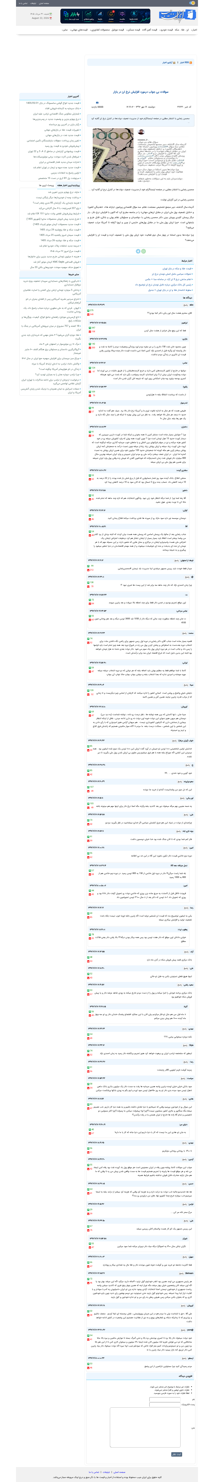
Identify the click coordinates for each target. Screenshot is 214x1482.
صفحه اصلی (44, 3)
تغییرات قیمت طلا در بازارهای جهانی (61, 130)
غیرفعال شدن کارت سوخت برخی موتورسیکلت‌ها (56, 157)
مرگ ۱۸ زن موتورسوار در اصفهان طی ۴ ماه (59, 344)
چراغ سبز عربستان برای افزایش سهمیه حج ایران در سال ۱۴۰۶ (50, 358)
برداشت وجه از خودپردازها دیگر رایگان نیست (57, 197)
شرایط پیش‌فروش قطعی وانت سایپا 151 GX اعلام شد (53, 213)
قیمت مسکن (133, 30)
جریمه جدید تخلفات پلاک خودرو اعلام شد (59, 246)
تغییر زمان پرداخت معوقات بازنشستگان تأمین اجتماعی (53, 140)
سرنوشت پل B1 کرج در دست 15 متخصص (58, 178)
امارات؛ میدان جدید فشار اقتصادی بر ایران (59, 162)
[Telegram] (138, 253)
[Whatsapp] (143, 253)
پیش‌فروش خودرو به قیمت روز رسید (62, 146)
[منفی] (88, 314)
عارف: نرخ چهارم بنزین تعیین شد (63, 192)
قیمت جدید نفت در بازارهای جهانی (62, 135)
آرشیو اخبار (168, 62)
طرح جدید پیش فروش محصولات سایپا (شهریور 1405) (52, 219)
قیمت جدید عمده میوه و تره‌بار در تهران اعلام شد (56, 167)
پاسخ (186, 305)
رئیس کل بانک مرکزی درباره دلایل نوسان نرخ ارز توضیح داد (163, 285)
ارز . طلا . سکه (182, 30)
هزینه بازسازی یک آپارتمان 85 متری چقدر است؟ (56, 203)
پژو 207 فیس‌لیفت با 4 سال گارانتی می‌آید (59, 208)
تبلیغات (33, 3)
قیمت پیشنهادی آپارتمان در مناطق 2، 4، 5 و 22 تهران (53, 151)
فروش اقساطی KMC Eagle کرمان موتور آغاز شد (56, 262)
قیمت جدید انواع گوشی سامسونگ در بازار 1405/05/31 (52, 103)
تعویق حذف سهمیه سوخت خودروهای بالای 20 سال (54, 267)
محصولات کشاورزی (100, 30)
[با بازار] (105, 16)
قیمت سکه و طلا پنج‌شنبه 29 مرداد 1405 (59, 230)
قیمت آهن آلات (149, 30)
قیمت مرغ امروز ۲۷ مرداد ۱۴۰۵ (64, 251)
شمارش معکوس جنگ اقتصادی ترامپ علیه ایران (56, 114)
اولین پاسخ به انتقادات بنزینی (65, 173)
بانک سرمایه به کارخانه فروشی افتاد (62, 108)
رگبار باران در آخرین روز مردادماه (64, 124)
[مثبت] (88, 310)
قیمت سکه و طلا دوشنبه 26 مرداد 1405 (60, 240)
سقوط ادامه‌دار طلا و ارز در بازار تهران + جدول (169, 290)
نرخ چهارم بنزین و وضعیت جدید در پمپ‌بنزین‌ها (56, 119)
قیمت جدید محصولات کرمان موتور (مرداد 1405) (56, 224)
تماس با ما (23, 3)
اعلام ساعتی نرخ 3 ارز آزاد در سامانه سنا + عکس (168, 279)
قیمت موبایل (118, 30)
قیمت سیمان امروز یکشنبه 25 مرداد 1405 (59, 235)
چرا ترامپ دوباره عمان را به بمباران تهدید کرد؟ (57, 374)
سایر (64, 30)
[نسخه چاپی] (97, 102)
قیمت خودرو (166, 30)
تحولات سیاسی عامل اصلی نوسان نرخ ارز (171, 274)
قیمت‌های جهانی (78, 30)
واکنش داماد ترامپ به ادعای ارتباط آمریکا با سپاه (55, 364)
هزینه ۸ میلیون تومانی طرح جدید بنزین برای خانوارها (53, 256)
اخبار (194, 30)
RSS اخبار (185, 62)
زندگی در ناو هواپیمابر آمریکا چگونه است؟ (59, 369)
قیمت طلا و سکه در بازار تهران (177, 268)
